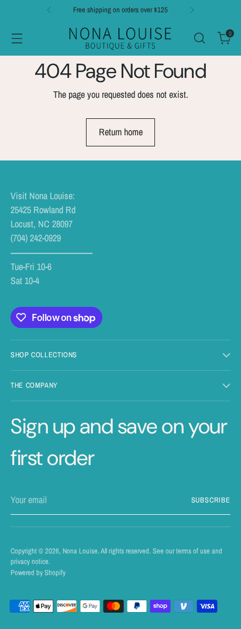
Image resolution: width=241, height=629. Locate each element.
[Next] (192, 10)
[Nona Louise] (120, 38)
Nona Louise (80, 551)
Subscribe (211, 500)
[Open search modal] (199, 38)
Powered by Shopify (38, 572)
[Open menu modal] (17, 38)
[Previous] (49, 10)
